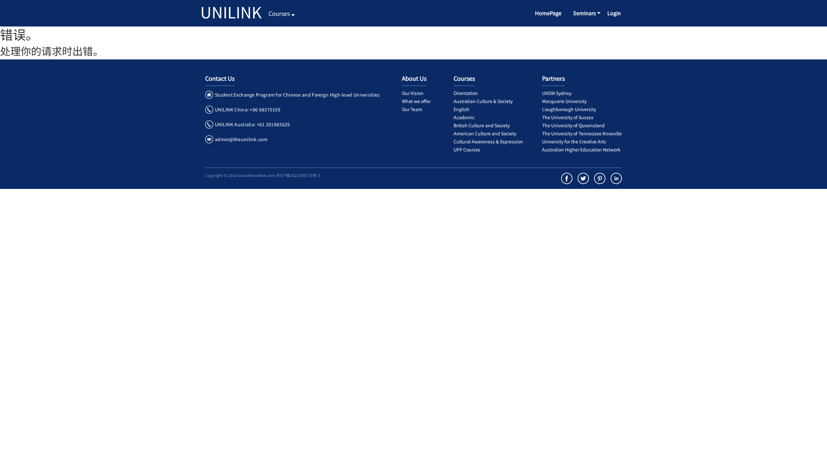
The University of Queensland (573, 125)
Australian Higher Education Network (581, 149)
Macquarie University (564, 101)
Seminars (584, 13)
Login (614, 13)
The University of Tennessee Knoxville (582, 133)
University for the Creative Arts (574, 141)
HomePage (548, 13)
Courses (279, 13)
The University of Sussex (567, 117)
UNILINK (231, 11)
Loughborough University (569, 109)
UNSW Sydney (556, 93)
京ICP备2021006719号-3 (298, 175)
